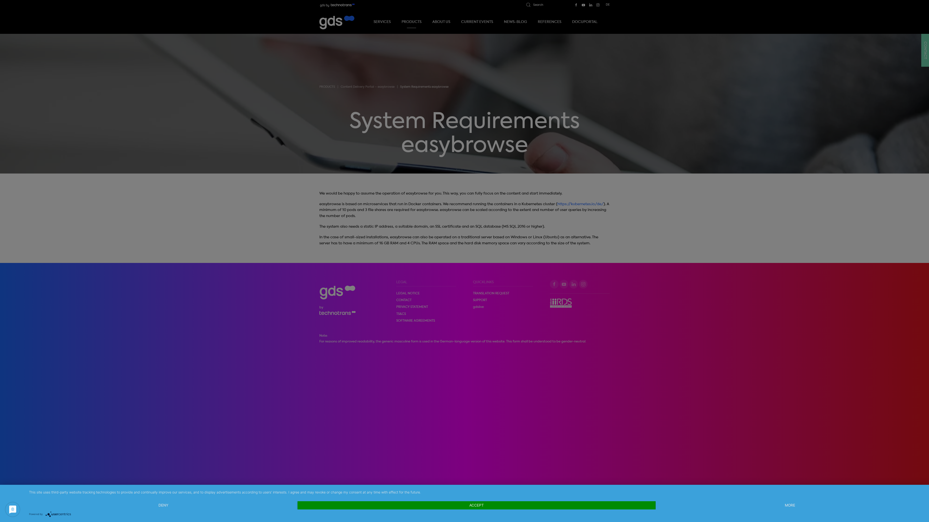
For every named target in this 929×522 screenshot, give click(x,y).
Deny (163, 505)
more (790, 505)
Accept (476, 505)
